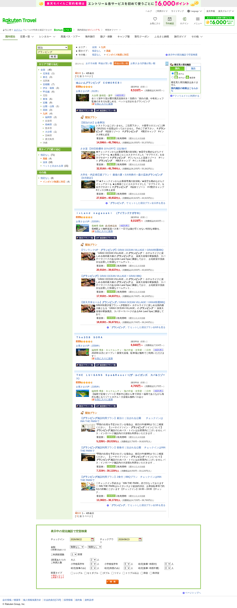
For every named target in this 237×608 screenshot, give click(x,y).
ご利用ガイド (161, 11)
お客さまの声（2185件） (88, 386)
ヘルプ (149, 11)
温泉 (45, 162)
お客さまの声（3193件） (88, 221)
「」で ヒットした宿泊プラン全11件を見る (136, 203)
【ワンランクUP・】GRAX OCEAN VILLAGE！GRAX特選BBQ (121, 249)
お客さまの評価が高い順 (142, 63)
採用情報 (68, 600)
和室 (145, 573)
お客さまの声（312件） (88, 91)
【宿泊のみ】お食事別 (92, 122)
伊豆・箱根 (48, 88)
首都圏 (46, 84)
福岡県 (48, 117)
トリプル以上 (132, 573)
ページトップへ (193, 592)
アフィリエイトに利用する (185, 96)
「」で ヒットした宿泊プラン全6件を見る (137, 327)
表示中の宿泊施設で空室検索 (182, 54)
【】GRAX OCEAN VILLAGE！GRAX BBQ (110, 276)
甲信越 (46, 91)
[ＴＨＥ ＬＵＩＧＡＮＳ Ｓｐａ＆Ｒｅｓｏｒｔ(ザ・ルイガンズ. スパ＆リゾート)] (157, 391)
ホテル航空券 (186, 78)
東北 (45, 77)
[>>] (167, 63)
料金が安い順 (105, 63)
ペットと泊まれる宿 (53, 166)
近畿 (45, 102)
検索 (112, 582)
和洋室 (156, 573)
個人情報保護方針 (32, 600)
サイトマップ (177, 11)
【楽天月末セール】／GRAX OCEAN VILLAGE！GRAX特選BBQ (122, 302)
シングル (78, 573)
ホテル (181, 74)
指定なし (96, 51)
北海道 (46, 73)
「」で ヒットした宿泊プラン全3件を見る (137, 505)
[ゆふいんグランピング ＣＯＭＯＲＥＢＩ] (119, 96)
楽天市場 (210, 11)
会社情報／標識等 (11, 600)
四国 (45, 110)
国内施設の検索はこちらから (184, 89)
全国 (94, 47)
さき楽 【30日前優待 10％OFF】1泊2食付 (103, 148)
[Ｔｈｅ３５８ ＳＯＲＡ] (157, 350)
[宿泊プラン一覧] (85, 110)
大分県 (48, 131)
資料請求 (89, 600)
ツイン (117, 573)
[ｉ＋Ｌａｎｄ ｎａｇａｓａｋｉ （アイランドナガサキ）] (123, 226)
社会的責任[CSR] (52, 600)
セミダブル (92, 573)
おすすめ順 (91, 63)
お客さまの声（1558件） (88, 345)
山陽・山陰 (48, 106)
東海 (45, 99)
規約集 (78, 600)
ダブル (106, 573)
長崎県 (48, 124)
